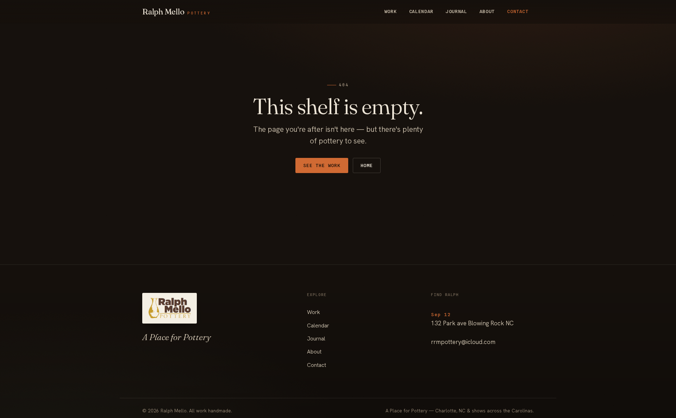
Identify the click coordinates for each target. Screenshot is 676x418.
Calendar (421, 11)
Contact (517, 11)
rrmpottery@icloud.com (463, 342)
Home (367, 165)
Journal (456, 11)
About (487, 11)
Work (390, 11)
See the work (321, 165)
